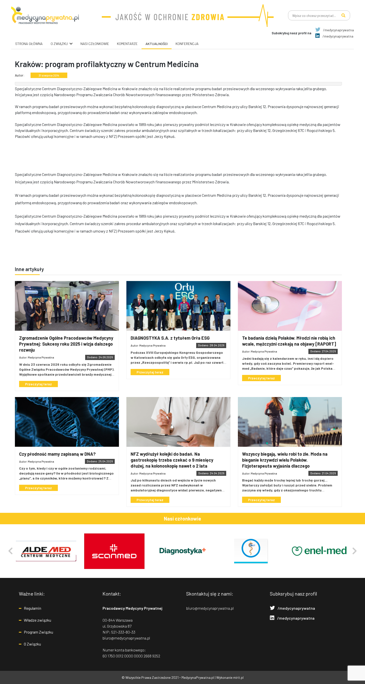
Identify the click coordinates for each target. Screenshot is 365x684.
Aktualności (157, 43)
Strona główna (29, 43)
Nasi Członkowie (94, 43)
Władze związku (37, 620)
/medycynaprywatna (338, 30)
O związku (59, 43)
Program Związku (38, 632)
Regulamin (32, 608)
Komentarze (127, 43)
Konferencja (187, 43)
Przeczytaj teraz (38, 384)
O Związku (32, 644)
